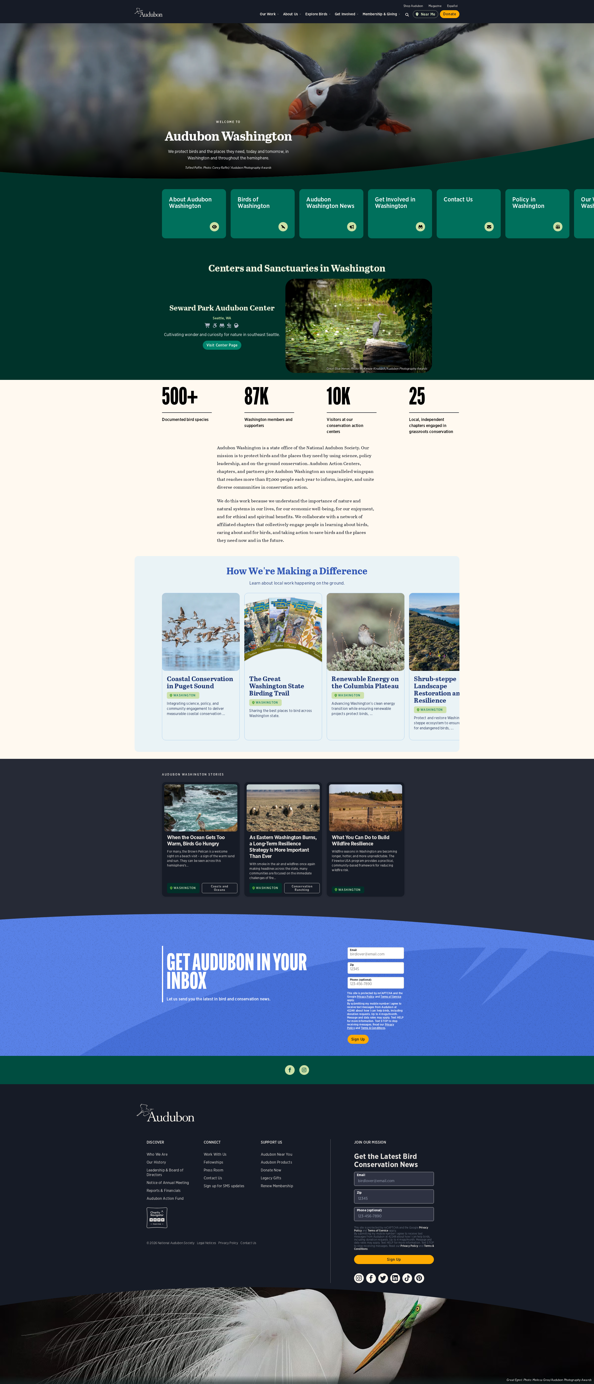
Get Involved (345, 14)
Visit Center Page (222, 345)
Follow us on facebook (290, 1070)
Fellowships (213, 1162)
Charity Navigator (157, 1217)
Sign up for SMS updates (224, 1186)
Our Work (267, 14)
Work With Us (215, 1154)
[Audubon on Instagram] (359, 1278)
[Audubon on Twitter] (383, 1278)
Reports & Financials (164, 1190)
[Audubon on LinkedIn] (395, 1278)
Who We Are (157, 1154)
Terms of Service (391, 996)
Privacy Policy (365, 996)
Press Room (213, 1170)
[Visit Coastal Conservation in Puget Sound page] (200, 666)
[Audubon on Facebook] (371, 1278)
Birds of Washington (254, 202)
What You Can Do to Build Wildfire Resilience (365, 839)
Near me (428, 14)
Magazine (435, 6)
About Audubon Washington (190, 202)
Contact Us (458, 199)
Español (452, 6)
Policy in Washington (528, 202)
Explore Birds (316, 14)
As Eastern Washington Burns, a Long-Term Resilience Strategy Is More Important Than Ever (283, 839)
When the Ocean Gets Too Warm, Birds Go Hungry (201, 839)
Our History (156, 1162)
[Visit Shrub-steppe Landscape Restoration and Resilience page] (448, 666)
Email (353, 950)
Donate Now (271, 1170)
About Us (290, 14)
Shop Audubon (413, 6)
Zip (352, 965)
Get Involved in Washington (395, 202)
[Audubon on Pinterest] (419, 1278)
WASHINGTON (184, 695)
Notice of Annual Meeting (168, 1182)
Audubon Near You (276, 1154)
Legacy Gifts (271, 1178)
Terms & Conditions (373, 1028)
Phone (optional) (361, 979)
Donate (449, 14)
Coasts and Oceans (220, 888)
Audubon (148, 12)
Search (407, 14)
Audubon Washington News (330, 202)
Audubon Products (276, 1162)
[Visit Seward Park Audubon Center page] (297, 326)
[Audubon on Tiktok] (407, 1278)
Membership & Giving (380, 14)
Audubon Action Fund (165, 1198)
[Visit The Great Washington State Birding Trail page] (283, 666)
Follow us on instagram (304, 1070)
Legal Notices (206, 1243)
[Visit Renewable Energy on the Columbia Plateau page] (365, 666)
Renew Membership (277, 1186)
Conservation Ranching (302, 888)
